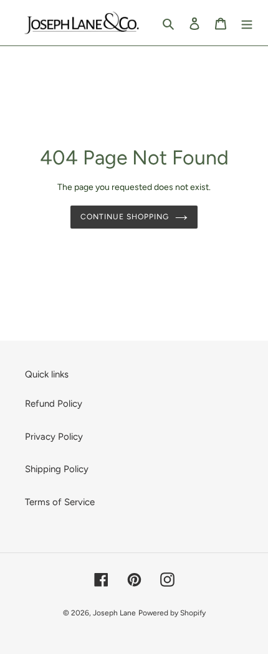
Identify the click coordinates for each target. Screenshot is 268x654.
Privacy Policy (54, 436)
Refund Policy (53, 403)
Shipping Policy (57, 469)
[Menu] (247, 22)
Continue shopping (124, 216)
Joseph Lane (114, 613)
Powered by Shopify (172, 613)
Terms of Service (60, 502)
